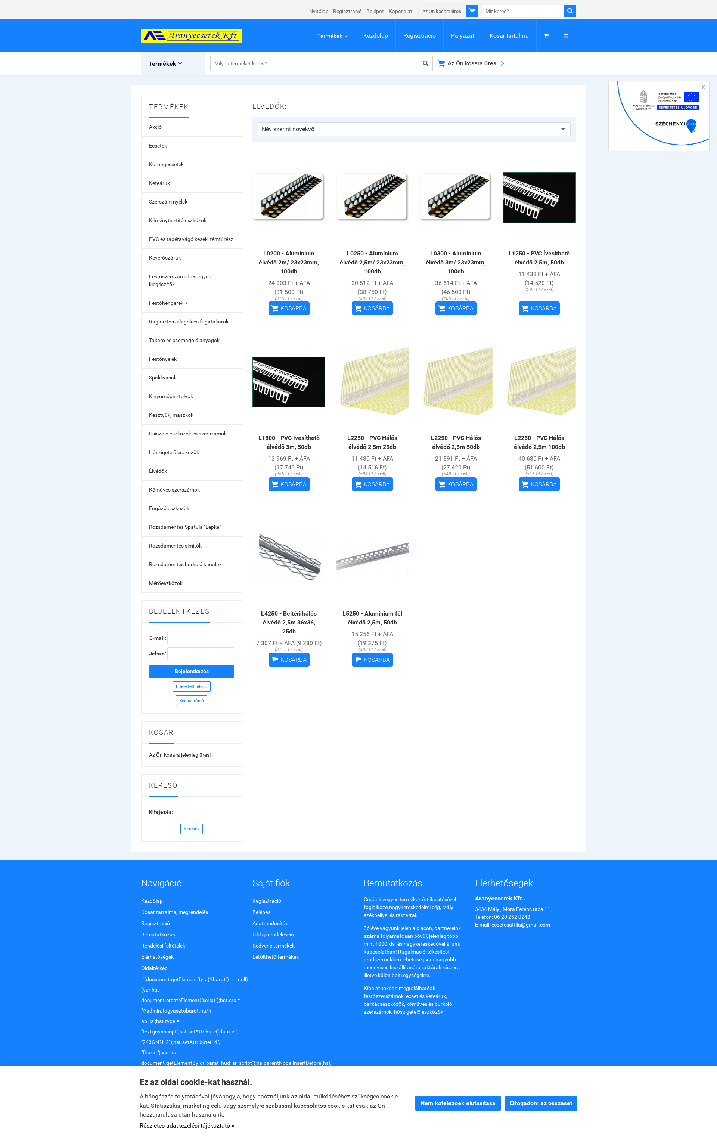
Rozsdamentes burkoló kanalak (185, 564)
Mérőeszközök (166, 583)
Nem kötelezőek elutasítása (458, 1103)
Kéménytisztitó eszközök (178, 220)
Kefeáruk (159, 183)
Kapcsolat (400, 11)
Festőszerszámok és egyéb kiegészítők (180, 280)
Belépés (375, 11)
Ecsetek (158, 146)
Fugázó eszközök (169, 508)
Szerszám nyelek (168, 202)
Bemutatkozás (158, 934)
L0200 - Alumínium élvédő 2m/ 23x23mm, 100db (289, 262)
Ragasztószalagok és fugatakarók (189, 322)
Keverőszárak (165, 258)
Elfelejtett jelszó (191, 686)
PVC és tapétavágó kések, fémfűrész (191, 239)
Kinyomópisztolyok (171, 396)
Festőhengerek (168, 303)
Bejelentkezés (192, 671)
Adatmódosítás (270, 923)
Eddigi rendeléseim (273, 934)
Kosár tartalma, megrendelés (174, 912)
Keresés (191, 828)
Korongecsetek (166, 164)
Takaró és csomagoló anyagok (184, 340)
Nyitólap (319, 11)
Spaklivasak (163, 378)
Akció (155, 127)
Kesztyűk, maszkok (171, 415)
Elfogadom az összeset (541, 1103)
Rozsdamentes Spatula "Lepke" (185, 527)
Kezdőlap (375, 35)
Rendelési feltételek (163, 946)
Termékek (332, 36)
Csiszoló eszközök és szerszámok (188, 434)
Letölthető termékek (275, 957)
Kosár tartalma (509, 35)
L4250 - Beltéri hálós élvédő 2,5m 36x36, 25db (289, 622)
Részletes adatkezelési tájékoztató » (187, 1125)
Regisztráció (347, 11)
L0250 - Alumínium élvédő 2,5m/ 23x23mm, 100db (372, 262)
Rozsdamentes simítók (175, 546)
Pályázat (462, 35)
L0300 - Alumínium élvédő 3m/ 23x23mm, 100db (456, 262)
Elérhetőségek (157, 957)
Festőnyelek (163, 359)
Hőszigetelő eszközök (174, 452)
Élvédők (158, 471)
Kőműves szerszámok (174, 490)
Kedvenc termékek (273, 946)
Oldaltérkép (154, 968)
